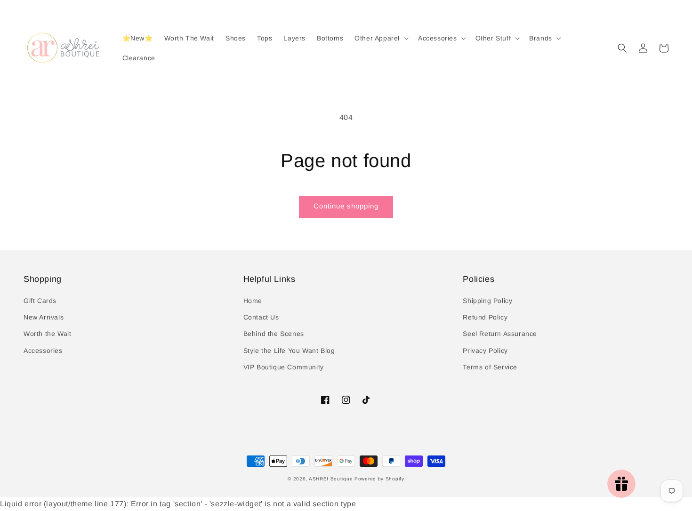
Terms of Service (490, 367)
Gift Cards (40, 300)
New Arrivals (44, 317)
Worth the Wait (47, 333)
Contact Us (261, 317)
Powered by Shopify (379, 478)
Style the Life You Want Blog (289, 350)
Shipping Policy (487, 300)
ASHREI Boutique (331, 478)
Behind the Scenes (273, 333)
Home (252, 300)
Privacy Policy (485, 350)
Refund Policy (485, 317)
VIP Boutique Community (283, 367)
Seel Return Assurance (500, 333)
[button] (622, 48)
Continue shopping (346, 206)
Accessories (43, 350)
